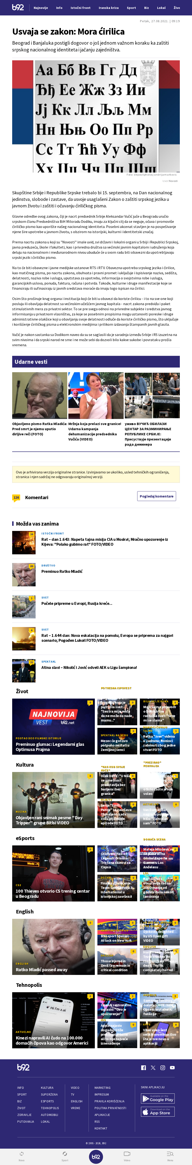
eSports (47, 1101)
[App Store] (158, 1112)
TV (72, 1094)
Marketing (103, 1088)
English (22, 963)
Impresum (102, 1094)
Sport (22, 1094)
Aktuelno (151, 804)
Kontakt (101, 1128)
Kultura (47, 1088)
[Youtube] (172, 1067)
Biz (19, 1101)
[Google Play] (158, 1098)
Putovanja (25, 1122)
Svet (45, 597)
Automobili (49, 1115)
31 (31, 662)
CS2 (18, 885)
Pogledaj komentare (157, 496)
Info (20, 1088)
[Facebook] (143, 1067)
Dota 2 (106, 877)
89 (31, 566)
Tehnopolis (50, 1108)
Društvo (48, 565)
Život (21, 1108)
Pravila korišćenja (110, 1101)
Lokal (45, 1122)
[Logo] (18, 7)
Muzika (21, 811)
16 (31, 534)
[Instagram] (162, 1067)
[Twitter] (153, 1067)
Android (149, 995)
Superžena (49, 1094)
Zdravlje (24, 1115)
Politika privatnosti (110, 1108)
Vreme (76, 1108)
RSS (97, 1122)
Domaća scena (154, 839)
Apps (146, 1024)
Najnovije (41, 8)
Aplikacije (102, 1115)
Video (75, 1088)
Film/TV (106, 799)
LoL (103, 848)
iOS (103, 1020)
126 (16, 497)
